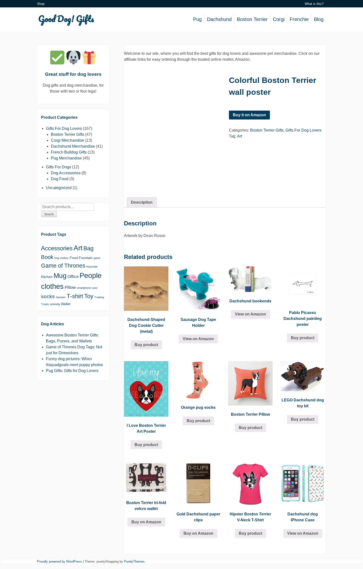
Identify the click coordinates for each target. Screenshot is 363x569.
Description (142, 202)
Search (49, 214)
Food (74, 258)
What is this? (314, 4)
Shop (40, 4)
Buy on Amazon (146, 522)
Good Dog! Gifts (66, 18)
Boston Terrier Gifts (266, 130)
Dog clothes (61, 257)
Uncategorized (59, 188)
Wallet (65, 304)
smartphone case (87, 287)
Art (239, 136)
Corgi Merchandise (67, 140)
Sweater (61, 297)
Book (47, 257)
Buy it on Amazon (249, 115)
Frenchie (299, 19)
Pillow (70, 287)
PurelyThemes (134, 561)
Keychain (92, 266)
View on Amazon (198, 339)
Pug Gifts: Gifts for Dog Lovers (72, 371)
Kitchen (47, 277)
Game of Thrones (63, 265)
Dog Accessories (66, 173)
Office (73, 276)
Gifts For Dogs (58, 167)
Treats (45, 304)
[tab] (142, 202)
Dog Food (59, 179)
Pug (197, 19)
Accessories (57, 248)
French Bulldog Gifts (69, 152)
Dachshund (219, 19)
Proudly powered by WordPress (59, 561)
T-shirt (75, 296)
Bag (88, 248)
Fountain (86, 258)
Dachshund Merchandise (73, 146)
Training (99, 297)
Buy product (146, 345)
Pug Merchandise (66, 158)
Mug (60, 275)
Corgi (278, 19)
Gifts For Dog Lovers (303, 130)
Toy (88, 296)
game (97, 257)
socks (48, 296)
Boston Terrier (252, 19)
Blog (318, 19)
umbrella (55, 304)
